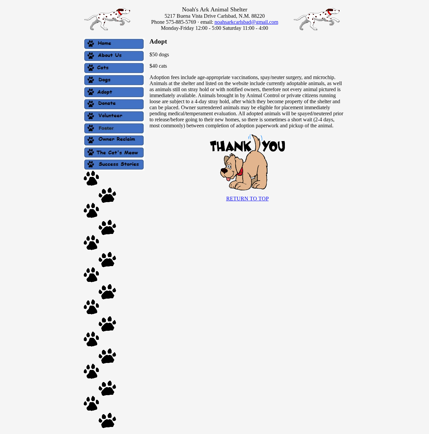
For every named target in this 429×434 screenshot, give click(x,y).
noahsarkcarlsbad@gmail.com (246, 22)
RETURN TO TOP (247, 198)
